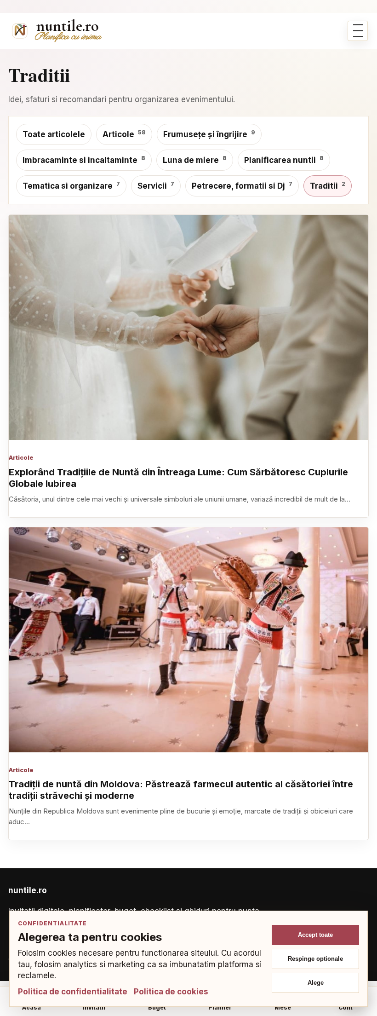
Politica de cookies (171, 991)
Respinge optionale (315, 958)
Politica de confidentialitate (72, 991)
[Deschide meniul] (358, 31)
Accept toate (315, 934)
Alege (316, 982)
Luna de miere (195, 160)
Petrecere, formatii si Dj (242, 185)
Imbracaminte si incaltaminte (84, 160)
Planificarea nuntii (284, 160)
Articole (124, 134)
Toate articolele (54, 134)
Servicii (155, 185)
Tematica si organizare (71, 185)
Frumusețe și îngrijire (209, 134)
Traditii (327, 185)
